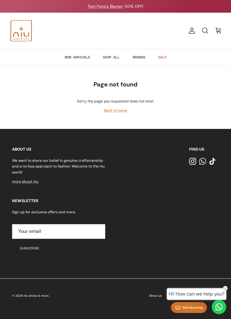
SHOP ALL (111, 57)
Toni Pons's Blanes (105, 6)
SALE (162, 57)
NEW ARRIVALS (77, 57)
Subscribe (29, 248)
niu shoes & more (36, 296)
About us (155, 296)
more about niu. (25, 181)
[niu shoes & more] (21, 31)
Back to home (115, 110)
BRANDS (139, 57)
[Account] (191, 30)
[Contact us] (219, 307)
